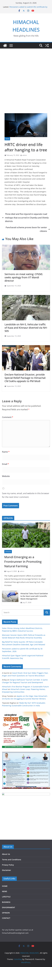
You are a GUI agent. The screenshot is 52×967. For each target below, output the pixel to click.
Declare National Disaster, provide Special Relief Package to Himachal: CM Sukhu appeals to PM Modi (25, 378)
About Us (6, 854)
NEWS (7, 139)
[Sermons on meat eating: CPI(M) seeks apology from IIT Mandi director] (26, 246)
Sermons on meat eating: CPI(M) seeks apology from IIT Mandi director (23, 277)
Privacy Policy (8, 865)
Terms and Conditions (11, 859)
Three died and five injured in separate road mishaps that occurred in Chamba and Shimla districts (27, 218)
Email (5, 464)
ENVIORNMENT (8, 907)
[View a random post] (47, 45)
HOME (4, 886)
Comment (7, 417)
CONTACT (6, 918)
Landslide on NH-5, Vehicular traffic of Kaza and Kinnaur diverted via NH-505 (26, 328)
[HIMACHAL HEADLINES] (5, 45)
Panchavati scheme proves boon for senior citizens (26, 229)
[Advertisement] (26, 76)
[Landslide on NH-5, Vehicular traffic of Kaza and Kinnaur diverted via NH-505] (26, 296)
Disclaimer (6, 870)
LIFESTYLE (6, 896)
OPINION (8, 551)
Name (5, 451)
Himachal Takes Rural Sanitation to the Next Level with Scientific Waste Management (34, 596)
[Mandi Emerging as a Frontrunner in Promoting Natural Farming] (26, 535)
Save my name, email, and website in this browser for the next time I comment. (25, 495)
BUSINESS (6, 902)
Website (6, 476)
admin (24, 155)
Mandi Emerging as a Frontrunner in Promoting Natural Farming (23, 561)
